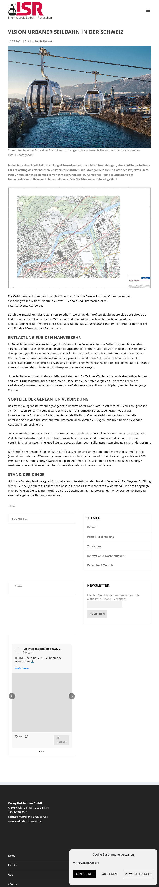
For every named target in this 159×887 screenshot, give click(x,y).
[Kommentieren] (25, 740)
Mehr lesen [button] (22, 668)
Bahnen (92, 527)
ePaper (12, 884)
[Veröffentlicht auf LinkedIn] (66, 650)
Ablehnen (109, 874)
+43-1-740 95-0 (17, 812)
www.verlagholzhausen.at (25, 821)
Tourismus (94, 546)
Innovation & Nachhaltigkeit (105, 556)
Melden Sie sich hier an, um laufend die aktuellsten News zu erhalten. (113, 597)
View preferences (138, 874)
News (11, 855)
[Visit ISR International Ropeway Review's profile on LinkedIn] (19, 650)
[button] (12, 696)
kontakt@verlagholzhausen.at (28, 817)
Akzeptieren (85, 874)
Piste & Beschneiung (100, 537)
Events (12, 865)
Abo (10, 874)
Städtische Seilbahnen (39, 41)
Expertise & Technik (100, 565)
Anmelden (97, 614)
